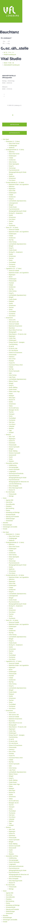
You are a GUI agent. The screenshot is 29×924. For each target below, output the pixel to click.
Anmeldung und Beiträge (12, 512)
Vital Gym (11, 422)
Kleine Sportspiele (14, 164)
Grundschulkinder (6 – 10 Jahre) (15, 182)
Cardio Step (12, 338)
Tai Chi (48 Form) (14, 408)
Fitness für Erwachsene (15, 352)
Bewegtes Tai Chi (14, 410)
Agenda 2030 (9, 500)
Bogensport (12, 188)
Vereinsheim (9, 520)
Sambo (11, 174)
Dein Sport (6, 139)
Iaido (10, 373)
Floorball (11, 283)
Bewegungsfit (12, 332)
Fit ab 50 (11, 346)
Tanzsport (11, 414)
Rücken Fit (12, 399)
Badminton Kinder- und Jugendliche (19, 184)
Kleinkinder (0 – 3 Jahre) (13, 141)
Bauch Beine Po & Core (15, 330)
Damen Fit (12, 440)
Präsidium (9, 506)
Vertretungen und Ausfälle (10, 527)
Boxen (10, 276)
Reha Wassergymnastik (15, 488)
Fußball (11, 158)
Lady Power (12, 377)
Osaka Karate (13, 207)
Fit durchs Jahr (13, 348)
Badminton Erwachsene (15, 326)
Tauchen (11, 221)
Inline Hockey (13, 162)
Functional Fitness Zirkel (16, 365)
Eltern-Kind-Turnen (14, 143)
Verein (4, 498)
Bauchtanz (12, 328)
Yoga (10, 430)
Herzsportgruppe (13, 467)
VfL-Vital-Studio (10, 492)
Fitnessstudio (12, 281)
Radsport (11, 301)
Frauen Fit (12, 363)
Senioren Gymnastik (14, 453)
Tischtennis (12, 225)
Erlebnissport (12, 156)
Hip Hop (11, 240)
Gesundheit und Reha (12, 463)
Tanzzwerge (12, 168)
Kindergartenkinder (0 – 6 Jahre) (15, 149)
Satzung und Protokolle (12, 516)
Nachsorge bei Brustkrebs (16, 473)
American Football (14, 229)
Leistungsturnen (13, 203)
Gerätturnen (12, 160)
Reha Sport (12, 397)
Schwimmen (12, 178)
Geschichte (9, 502)
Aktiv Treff (12, 436)
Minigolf (11, 205)
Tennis (10, 223)
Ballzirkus (11, 151)
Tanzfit (11, 457)
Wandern (11, 428)
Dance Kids (12, 190)
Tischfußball (12, 262)
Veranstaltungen (7, 525)
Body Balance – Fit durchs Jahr (17, 334)
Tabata (11, 406)
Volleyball (11, 426)
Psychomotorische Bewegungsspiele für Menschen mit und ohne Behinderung (19, 481)
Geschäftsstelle (10, 504)
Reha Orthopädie (13, 486)
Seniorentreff (12, 455)
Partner (8, 510)
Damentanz (12, 442)
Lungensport (12, 471)
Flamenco (11, 356)
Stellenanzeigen (10, 518)
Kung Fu (11, 166)
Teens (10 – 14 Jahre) (12, 227)
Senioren (8, 434)
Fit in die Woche (13, 350)
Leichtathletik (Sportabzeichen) (17, 201)
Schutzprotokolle (10, 514)
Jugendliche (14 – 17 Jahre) (13, 268)
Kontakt (5, 529)
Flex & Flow (12, 358)
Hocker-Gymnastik (14, 371)
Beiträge (11, 496)
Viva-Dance (12, 315)
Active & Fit (12, 319)
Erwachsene (9, 317)
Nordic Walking (13, 387)
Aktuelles (5, 522)
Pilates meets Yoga (14, 391)
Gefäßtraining (12, 465)
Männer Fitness (13, 381)
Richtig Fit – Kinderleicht (16, 213)
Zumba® (11, 432)
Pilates (11, 393)
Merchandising (10, 508)
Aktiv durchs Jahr (14, 322)
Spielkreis (11, 147)
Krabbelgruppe (13, 145)
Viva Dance (12, 180)
